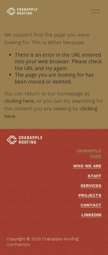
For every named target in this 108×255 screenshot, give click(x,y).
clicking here (19, 101)
